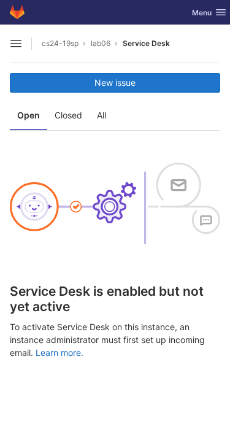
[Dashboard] (17, 12)
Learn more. (59, 352)
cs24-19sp (60, 43)
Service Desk (146, 43)
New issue (115, 82)
